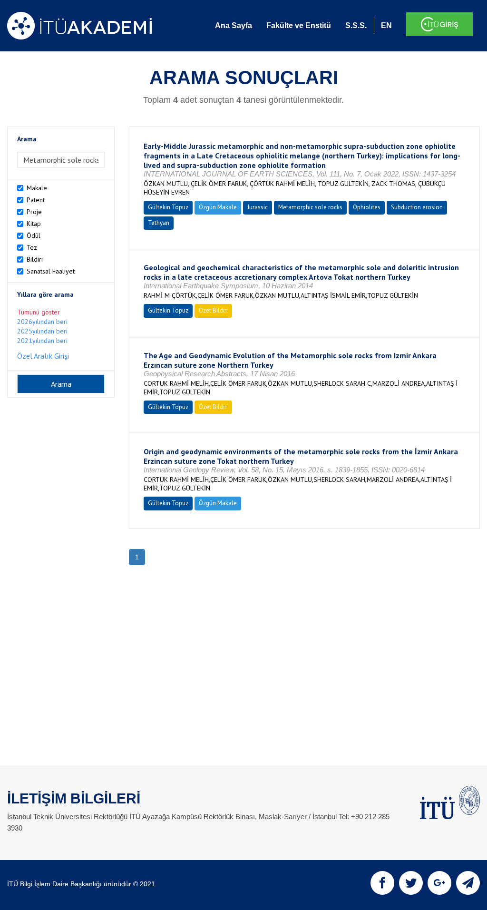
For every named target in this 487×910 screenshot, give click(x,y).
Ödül (33, 235)
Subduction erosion (417, 207)
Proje (34, 211)
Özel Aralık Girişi (43, 356)
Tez (32, 247)
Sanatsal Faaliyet (51, 271)
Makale (37, 188)
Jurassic (257, 207)
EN (386, 25)
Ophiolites (366, 207)
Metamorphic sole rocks (310, 207)
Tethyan (158, 223)
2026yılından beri (42, 321)
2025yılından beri (42, 331)
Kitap (34, 223)
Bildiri (35, 259)
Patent (36, 200)
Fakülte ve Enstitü (298, 25)
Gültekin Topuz (168, 207)
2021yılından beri (42, 340)
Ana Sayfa (233, 25)
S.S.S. (356, 25)
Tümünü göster (38, 312)
